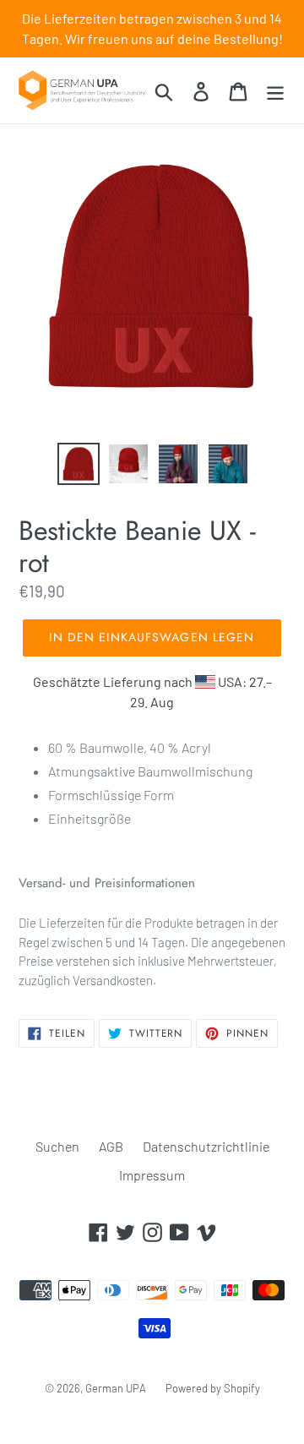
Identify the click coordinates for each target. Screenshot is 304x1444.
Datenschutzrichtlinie (206, 1146)
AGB (111, 1146)
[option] (78, 464)
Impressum (152, 1175)
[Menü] (275, 90)
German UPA (115, 1388)
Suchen (57, 1146)
